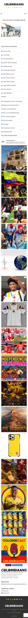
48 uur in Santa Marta (9, 109)
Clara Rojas (6, 55)
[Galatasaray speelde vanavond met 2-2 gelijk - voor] (14, 210)
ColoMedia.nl (18, 612)
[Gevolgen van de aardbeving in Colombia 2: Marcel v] (14, 158)
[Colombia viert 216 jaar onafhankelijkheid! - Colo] (14, 367)
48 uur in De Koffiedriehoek (11, 113)
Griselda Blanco (7, 66)
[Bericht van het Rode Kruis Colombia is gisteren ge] (14, 236)
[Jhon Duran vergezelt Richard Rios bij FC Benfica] (14, 341)
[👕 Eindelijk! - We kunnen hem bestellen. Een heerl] (14, 315)
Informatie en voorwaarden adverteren (14, 584)
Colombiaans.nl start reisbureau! (12, 101)
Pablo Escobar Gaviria (9, 85)
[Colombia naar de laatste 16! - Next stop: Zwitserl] (14, 498)
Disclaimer (6, 593)
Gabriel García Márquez (10, 62)
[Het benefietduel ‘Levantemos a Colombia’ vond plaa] (14, 184)
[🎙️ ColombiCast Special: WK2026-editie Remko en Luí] (14, 550)
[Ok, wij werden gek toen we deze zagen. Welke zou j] (14, 445)
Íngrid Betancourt (8, 74)
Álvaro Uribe (6, 51)
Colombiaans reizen (9, 128)
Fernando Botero (8, 59)
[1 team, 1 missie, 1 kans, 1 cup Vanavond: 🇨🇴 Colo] (14, 419)
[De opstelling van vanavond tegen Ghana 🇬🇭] (14, 524)
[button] (25, 1)
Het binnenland (7, 120)
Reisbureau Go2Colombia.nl (11, 105)
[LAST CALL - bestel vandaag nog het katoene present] (14, 288)
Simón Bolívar (7, 89)
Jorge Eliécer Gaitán (9, 81)
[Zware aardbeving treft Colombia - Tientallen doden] (14, 262)
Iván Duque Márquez (9, 70)
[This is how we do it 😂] (14, 471)
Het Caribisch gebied (9, 116)
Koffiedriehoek (7, 132)
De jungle (6, 124)
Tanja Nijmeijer (7, 93)
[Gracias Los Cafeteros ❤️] (14, 393)
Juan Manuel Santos (9, 78)
